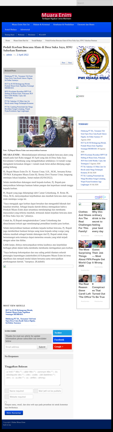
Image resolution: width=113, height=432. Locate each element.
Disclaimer (31, 35)
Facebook (59, 339)
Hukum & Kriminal (41, 24)
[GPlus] (104, 424)
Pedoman (21, 35)
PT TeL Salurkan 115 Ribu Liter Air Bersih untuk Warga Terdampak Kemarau (19, 102)
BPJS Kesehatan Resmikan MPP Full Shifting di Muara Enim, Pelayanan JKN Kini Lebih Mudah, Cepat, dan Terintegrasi (19, 94)
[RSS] (108, 424)
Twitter (58, 332)
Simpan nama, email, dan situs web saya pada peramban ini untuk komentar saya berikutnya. (36, 406)
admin (9, 54)
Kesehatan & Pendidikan (63, 24)
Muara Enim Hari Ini (21, 24)
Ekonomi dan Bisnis (86, 24)
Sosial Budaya (11, 29)
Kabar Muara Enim (18, 422)
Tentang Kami (9, 35)
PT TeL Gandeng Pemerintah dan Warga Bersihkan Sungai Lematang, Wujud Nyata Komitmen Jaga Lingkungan (19, 109)
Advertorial (25, 29)
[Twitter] (96, 424)
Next (70, 63)
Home (8, 41)
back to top (7, 425)
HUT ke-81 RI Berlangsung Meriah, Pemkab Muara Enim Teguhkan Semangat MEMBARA (19, 86)
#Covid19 (42, 35)
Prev (63, 63)
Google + (58, 346)
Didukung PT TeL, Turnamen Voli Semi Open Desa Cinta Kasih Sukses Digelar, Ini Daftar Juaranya (19, 78)
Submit (42, 346)
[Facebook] (100, 424)
